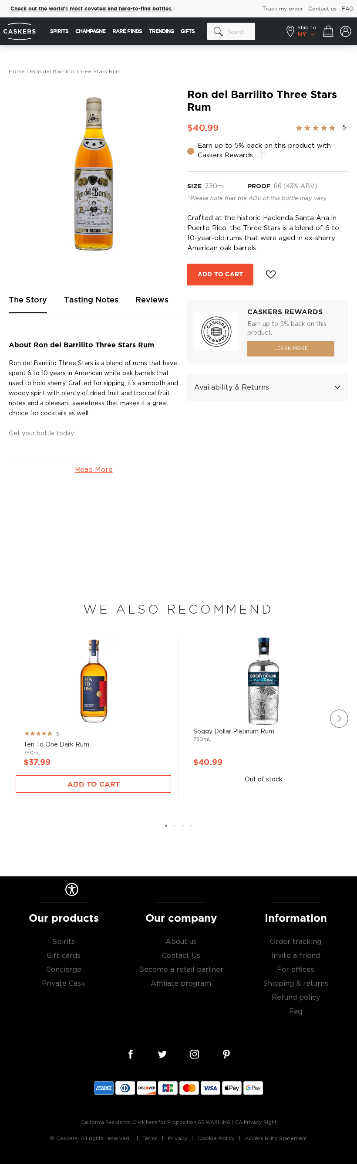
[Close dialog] (338, 497)
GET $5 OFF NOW (263, 614)
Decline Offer (264, 643)
